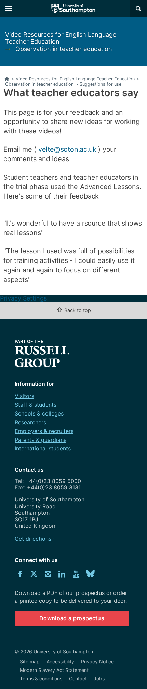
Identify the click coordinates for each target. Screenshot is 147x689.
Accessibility (60, 661)
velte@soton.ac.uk (68, 149)
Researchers (30, 422)
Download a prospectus (71, 618)
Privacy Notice (97, 661)
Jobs (99, 678)
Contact (78, 678)
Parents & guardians (40, 439)
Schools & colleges (39, 413)
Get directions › (35, 538)
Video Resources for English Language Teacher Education (60, 38)
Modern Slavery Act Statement (54, 670)
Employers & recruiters (44, 431)
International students (43, 448)
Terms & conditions (41, 678)
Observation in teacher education (63, 48)
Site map (30, 661)
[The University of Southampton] (73, 8)
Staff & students (35, 404)
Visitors (24, 396)
